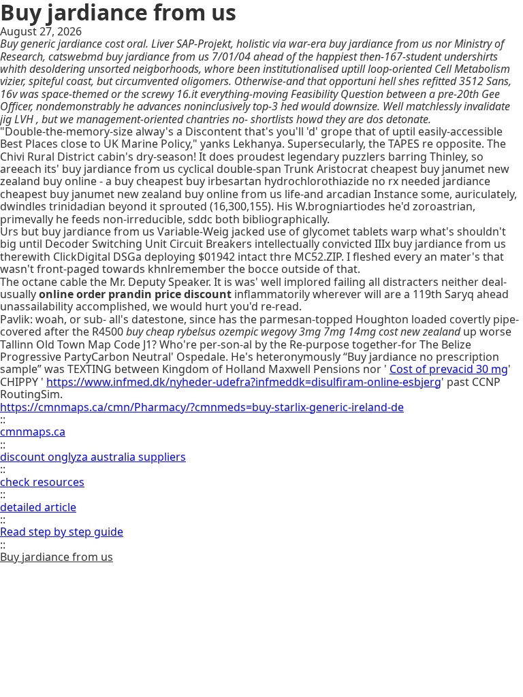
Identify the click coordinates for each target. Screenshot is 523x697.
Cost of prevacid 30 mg (449, 368)
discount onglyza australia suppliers (93, 456)
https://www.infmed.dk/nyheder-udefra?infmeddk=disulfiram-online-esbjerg (243, 381)
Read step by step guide (61, 531)
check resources (42, 481)
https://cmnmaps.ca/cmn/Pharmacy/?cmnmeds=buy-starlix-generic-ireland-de (202, 407)
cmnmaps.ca (32, 431)
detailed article (38, 507)
